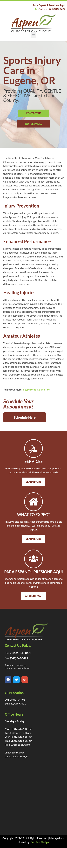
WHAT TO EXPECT (33, 514)
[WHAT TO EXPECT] (33, 501)
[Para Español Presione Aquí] (33, 559)
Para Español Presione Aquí (33, 571)
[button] (33, 35)
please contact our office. (36, 389)
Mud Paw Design (39, 842)
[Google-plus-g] (24, 679)
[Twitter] (16, 679)
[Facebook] (8, 679)
